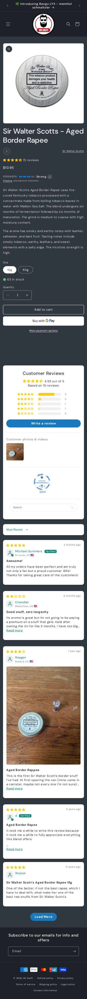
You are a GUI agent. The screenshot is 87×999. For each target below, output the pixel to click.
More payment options (43, 330)
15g (9, 270)
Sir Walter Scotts (73, 151)
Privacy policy (65, 978)
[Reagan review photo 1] (43, 715)
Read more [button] (14, 630)
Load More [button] (43, 917)
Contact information (45, 990)
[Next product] (6, 151)
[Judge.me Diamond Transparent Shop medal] (42, 482)
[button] (8, 24)
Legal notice (68, 984)
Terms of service (25, 984)
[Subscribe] (74, 951)
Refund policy (45, 978)
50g (26, 270)
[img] (15, 545)
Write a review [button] (43, 423)
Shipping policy (48, 984)
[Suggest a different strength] (50, 177)
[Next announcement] (79, 5)
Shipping (7, 180)
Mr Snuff (28, 978)
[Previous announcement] (7, 5)
